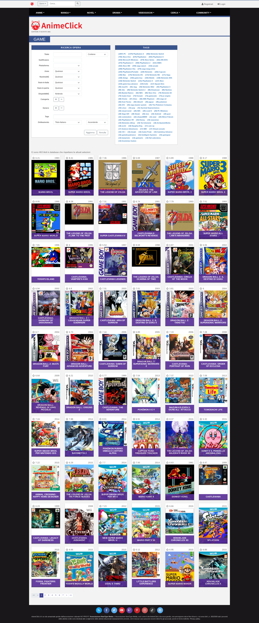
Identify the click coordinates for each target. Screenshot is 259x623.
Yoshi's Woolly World (79, 583)
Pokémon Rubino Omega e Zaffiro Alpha (113, 450)
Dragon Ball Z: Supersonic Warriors (213, 321)
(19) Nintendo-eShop (126, 123)
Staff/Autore (44, 60)
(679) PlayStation (140, 57)
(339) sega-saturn (139, 66)
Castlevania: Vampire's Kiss (79, 278)
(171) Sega (166, 75)
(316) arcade (153, 66)
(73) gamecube (151, 96)
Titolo (46, 54)
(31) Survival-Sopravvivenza (148, 108)
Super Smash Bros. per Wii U (112, 495)
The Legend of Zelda (112, 192)
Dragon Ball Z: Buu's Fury (46, 365)
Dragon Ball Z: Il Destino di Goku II (146, 321)
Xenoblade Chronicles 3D (179, 539)
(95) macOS (123, 87)
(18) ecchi (122, 126)
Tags (47, 117)
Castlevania (213, 496)
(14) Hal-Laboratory (153, 138)
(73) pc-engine (164, 96)
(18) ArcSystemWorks (161, 123)
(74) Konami (138, 96)
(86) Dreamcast (154, 90)
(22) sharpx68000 (140, 117)
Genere (46, 108)
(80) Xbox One (151, 93)
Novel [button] (90, 13)
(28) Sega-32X (124, 114)
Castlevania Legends (113, 279)
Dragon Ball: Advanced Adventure (79, 365)
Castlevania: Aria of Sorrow (112, 321)
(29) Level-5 (147, 111)
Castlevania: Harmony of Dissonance (46, 320)
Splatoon (213, 540)
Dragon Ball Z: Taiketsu (179, 321)
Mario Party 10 (146, 540)
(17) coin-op (149, 126)
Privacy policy (195, 619)
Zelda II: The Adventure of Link (146, 191)
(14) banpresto (124, 138)
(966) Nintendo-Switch (155, 54)
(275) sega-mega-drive (146, 69)
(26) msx (145, 114)
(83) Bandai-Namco (126, 93)
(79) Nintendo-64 (165, 93)
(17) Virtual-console (157, 129)
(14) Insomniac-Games (127, 141)
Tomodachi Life (213, 409)
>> (71, 595)
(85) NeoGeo (167, 90)
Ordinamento (43, 122)
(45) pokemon (161, 102)
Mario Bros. (46, 192)
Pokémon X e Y (146, 409)
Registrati (208, 4)
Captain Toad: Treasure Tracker (146, 452)
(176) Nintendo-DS (135, 75)
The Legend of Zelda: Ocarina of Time (146, 278)
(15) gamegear (164, 135)
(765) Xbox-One (124, 57)
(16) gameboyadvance (127, 135)
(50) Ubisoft (138, 102)
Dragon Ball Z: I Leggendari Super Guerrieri (79, 320)
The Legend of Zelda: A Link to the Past (79, 234)
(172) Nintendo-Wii (152, 75)
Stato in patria (43, 88)
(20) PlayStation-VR (126, 120)
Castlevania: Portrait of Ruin (180, 365)
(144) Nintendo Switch (127, 81)
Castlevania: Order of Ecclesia (213, 365)
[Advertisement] (163, 26)
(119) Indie (144, 84)
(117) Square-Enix (157, 84)
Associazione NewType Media (101, 616)
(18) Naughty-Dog (135, 126)
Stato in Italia (43, 82)
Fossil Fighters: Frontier (46, 582)
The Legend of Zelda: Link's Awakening (180, 234)
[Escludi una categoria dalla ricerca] (61, 99)
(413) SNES (157, 63)
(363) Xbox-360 (124, 66)
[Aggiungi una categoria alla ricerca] (56, 99)
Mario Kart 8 (146, 496)
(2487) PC (122, 54)
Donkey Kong (180, 496)
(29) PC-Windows (161, 111)
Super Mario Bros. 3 (213, 192)
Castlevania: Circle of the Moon (180, 278)
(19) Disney (140, 120)
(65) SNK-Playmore (147, 99)
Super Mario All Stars (213, 234)
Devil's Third (112, 583)
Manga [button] (65, 13)
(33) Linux (122, 108)
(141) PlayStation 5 (145, 81)
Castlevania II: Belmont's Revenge (146, 234)
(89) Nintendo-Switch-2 (136, 90)
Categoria (45, 99)
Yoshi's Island (45, 279)
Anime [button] (39, 13)
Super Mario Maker (179, 583)
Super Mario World (46, 235)
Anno (47, 71)
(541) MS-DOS (162, 60)
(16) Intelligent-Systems (147, 135)
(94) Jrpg (133, 87)
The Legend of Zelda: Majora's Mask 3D (180, 452)
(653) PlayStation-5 (156, 57)
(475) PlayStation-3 (126, 63)
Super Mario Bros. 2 (180, 192)
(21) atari (153, 117)
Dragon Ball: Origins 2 (79, 408)
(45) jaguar (149, 102)
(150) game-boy (136, 78)
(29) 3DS (137, 111)
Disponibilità (44, 94)
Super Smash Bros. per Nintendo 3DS (45, 452)
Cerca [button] (174, 13)
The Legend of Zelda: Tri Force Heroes (79, 495)
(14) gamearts (137, 138)
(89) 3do (121, 90)
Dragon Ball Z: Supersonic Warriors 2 (146, 363)
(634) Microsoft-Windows (128, 60)
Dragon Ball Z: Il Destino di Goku (213, 278)
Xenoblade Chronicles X (213, 582)
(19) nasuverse (153, 120)
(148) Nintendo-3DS (164, 78)
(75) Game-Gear (124, 96)
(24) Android (156, 114)
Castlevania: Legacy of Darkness (45, 539)
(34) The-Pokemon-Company (160, 105)
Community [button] (202, 13)
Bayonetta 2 (79, 453)
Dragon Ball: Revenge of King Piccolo (46, 407)
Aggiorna (90, 132)
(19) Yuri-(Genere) (144, 123)
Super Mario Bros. (79, 192)
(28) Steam (135, 114)
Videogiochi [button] (145, 13)
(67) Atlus (134, 99)
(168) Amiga (123, 78)
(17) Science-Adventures (128, 129)
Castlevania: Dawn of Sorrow (113, 365)
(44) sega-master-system (137, 105)
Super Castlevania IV (112, 235)
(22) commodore (125, 117)
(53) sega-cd (161, 99)
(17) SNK (143, 129)
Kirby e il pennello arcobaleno (213, 452)
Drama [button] (116, 13)
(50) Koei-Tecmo (125, 102)
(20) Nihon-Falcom (166, 117)
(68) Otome (123, 99)
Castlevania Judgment (79, 539)
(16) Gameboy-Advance (163, 132)
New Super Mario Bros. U (113, 539)
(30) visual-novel (125, 111)
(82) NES (139, 93)
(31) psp (132, 108)
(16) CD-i (122, 132)
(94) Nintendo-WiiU (147, 87)
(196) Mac (122, 75)
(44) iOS (121, 105)
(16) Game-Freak (145, 132)
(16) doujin (132, 132)
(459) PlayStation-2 (143, 63)
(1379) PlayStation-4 (136, 54)
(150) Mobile (150, 78)
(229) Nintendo (147, 72)
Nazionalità (44, 77)
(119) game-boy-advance (128, 84)
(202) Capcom (160, 72)
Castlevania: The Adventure (113, 408)
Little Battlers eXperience (146, 582)
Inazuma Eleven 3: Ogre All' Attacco (180, 408)
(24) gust (167, 114)
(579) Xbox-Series (147, 60)
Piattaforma (44, 66)
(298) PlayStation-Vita (127, 69)
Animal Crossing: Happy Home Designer (46, 495)
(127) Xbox (159, 81)
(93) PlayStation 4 (163, 87)
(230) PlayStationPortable (128, 72)
